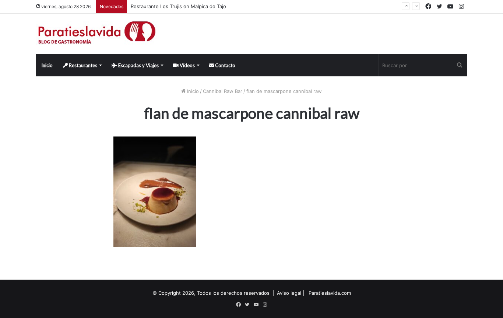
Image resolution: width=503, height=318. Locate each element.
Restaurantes (82, 65)
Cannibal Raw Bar (222, 91)
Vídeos (187, 65)
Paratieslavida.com (330, 293)
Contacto (224, 65)
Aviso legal (289, 293)
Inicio (47, 65)
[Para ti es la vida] (97, 34)
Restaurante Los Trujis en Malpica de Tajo (178, 6)
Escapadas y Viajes (138, 65)
